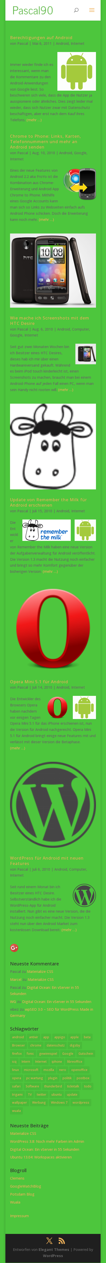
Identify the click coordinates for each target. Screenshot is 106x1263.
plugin (52, 1078)
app (46, 1037)
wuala (16, 1111)
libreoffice (74, 1061)
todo (87, 1086)
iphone (57, 1061)
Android (62, 43)
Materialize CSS (40, 971)
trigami (17, 1094)
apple (74, 1037)
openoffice (79, 1070)
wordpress (81, 1102)
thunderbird (53, 1086)
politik (67, 1078)
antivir (33, 1037)
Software (32, 1086)
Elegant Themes (54, 1249)
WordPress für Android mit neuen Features (47, 860)
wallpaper (19, 1102)
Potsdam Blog (22, 1194)
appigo (59, 1037)
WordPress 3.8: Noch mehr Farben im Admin (47, 1141)
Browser (18, 1045)
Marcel (15, 979)
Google (80, 152)
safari (16, 1086)
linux (15, 1070)
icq (14, 1061)
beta (87, 1037)
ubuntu (56, 1094)
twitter (41, 1094)
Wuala (15, 1202)
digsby (75, 1045)
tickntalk (73, 1086)
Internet (77, 43)
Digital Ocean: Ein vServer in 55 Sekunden (56, 1001)
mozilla (48, 1070)
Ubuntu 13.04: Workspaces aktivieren (41, 1157)
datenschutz (56, 1045)
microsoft (31, 1070)
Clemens (17, 1178)
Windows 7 (59, 1102)
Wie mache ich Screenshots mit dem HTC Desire (49, 320)
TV (30, 1094)
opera (16, 1078)
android (18, 1037)
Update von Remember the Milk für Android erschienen (48, 502)
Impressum (19, 1215)
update (72, 1094)
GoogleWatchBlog (25, 1186)
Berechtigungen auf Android (41, 37)
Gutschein (85, 1053)
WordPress (53, 1255)
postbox (83, 1078)
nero (62, 1070)
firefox (17, 1053)
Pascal (22, 43)
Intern (26, 1061)
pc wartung (34, 1078)
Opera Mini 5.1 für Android (39, 682)
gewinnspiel (48, 1053)
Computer (80, 329)
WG (13, 1001)
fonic (30, 1053)
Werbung (39, 1102)
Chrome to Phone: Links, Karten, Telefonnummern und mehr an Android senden (45, 141)
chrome (35, 1045)
